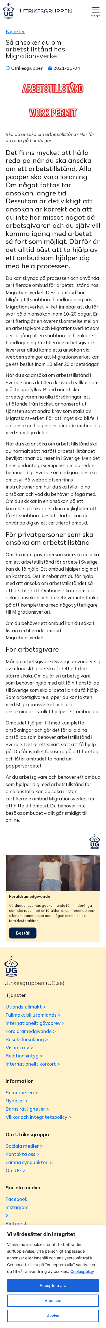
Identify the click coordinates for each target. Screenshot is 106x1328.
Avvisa (53, 1315)
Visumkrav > (19, 1047)
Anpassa (53, 1300)
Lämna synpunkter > (29, 1162)
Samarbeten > (22, 1092)
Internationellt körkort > (33, 1064)
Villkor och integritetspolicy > (38, 1117)
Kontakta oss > (22, 1154)
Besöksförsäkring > (27, 1039)
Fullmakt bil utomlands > (33, 1015)
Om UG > (15, 1170)
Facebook (16, 1199)
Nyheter (15, 31)
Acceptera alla (53, 1285)
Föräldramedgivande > (31, 1031)
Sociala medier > (24, 1146)
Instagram (17, 1207)
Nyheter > (17, 1101)
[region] (53, 1276)
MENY (95, 15)
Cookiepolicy (82, 1271)
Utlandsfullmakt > (26, 1007)
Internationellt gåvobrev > (35, 1023)
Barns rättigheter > (27, 1109)
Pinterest (16, 1223)
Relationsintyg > (24, 1056)
